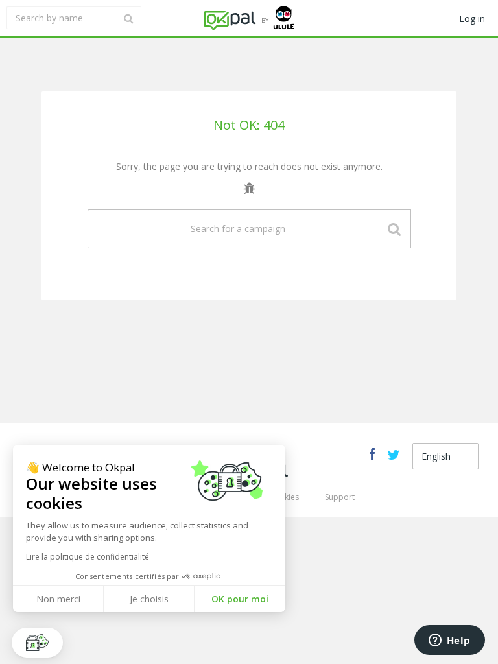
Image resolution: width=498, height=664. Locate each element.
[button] (37, 643)
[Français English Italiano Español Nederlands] (445, 456)
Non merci (58, 599)
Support (340, 497)
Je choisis (149, 599)
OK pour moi (239, 599)
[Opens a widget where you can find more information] (449, 641)
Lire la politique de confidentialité (87, 556)
